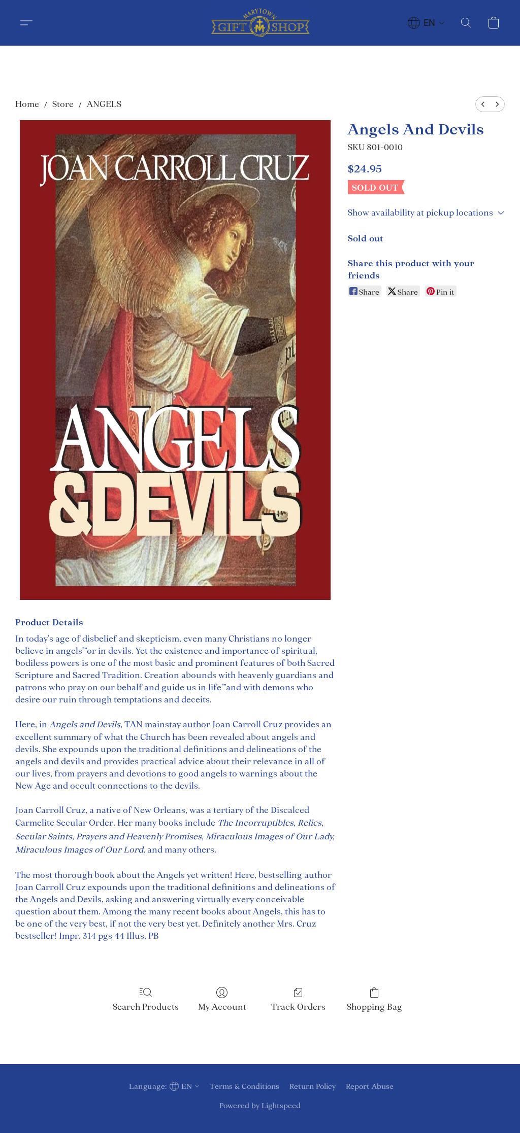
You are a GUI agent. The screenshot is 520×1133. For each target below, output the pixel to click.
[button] (260, 23)
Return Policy (312, 1086)
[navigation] (426, 23)
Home (27, 104)
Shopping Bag (374, 1006)
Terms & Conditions (244, 1086)
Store (63, 104)
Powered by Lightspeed (260, 1105)
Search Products (146, 1006)
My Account (222, 1006)
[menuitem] (483, 104)
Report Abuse (370, 1086)
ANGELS (104, 104)
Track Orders (298, 1006)
